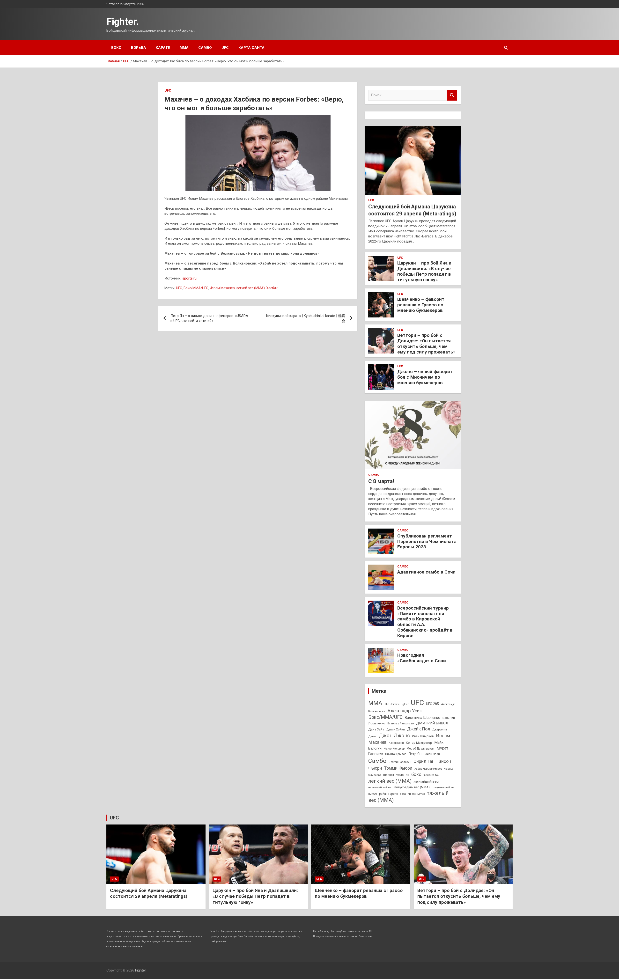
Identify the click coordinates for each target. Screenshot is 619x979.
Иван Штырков (423, 736)
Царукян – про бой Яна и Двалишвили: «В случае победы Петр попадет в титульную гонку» (424, 271)
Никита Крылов (395, 754)
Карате (163, 47)
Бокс (116, 47)
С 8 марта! (381, 481)
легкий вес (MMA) (250, 288)
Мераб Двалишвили (421, 748)
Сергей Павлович (400, 762)
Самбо (205, 47)
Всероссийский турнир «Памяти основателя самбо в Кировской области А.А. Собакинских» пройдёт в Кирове (425, 621)
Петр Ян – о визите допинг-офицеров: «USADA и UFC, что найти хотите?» (209, 318)
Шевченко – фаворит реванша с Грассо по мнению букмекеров (420, 304)
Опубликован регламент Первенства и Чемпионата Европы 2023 (427, 541)
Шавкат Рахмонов (396, 775)
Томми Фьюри (398, 768)
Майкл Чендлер (394, 748)
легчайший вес (426, 781)
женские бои (431, 775)
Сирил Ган (424, 761)
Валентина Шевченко (422, 717)
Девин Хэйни (395, 729)
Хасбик (272, 288)
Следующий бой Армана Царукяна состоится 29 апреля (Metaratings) (148, 893)
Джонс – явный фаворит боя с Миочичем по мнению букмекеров (425, 377)
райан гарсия (388, 793)
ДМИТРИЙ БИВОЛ (432, 723)
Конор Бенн (396, 742)
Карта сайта (251, 47)
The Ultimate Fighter (396, 704)
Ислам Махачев (222, 288)
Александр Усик (404, 711)
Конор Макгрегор (419, 742)
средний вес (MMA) (412, 793)
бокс (416, 774)
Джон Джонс (394, 735)
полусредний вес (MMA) (412, 787)
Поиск (452, 95)
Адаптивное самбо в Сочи (426, 572)
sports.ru (189, 278)
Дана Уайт (376, 729)
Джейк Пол (418, 728)
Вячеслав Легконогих (400, 723)
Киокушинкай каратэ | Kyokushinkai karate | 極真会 (305, 318)
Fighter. (122, 21)
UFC (225, 47)
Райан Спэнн (433, 754)
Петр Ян (415, 754)
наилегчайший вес (380, 787)
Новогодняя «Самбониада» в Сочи (421, 657)
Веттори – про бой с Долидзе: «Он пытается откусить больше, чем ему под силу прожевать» (426, 343)
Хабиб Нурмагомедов (428, 768)
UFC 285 (432, 704)
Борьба (138, 47)
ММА (184, 47)
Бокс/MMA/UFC (196, 288)
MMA (375, 703)
